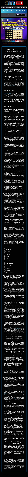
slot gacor (17, 328)
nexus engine (12, 85)
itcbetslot (20, 14)
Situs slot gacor (7, 93)
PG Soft (10, 136)
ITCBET (6, 54)
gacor (15, 398)
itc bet (13, 456)
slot (4, 84)
